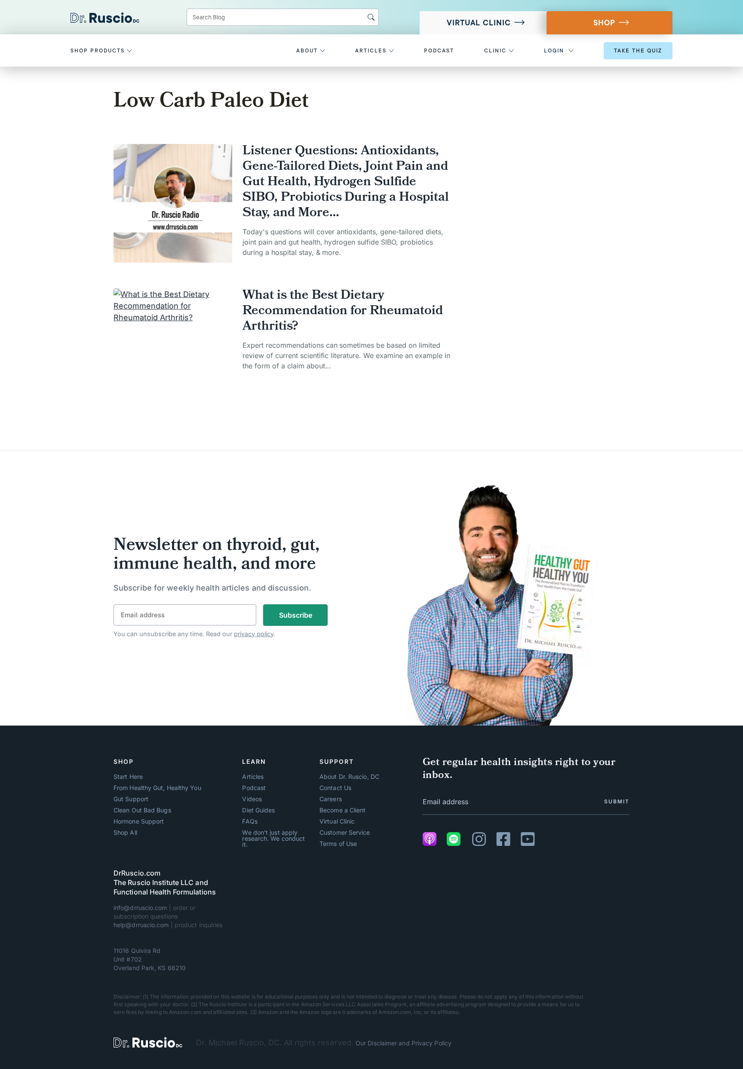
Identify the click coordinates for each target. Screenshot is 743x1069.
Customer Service (344, 833)
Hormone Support (139, 821)
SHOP (604, 22)
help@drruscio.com (141, 924)
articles (372, 51)
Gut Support (131, 799)
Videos (252, 799)
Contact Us (335, 788)
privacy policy (253, 633)
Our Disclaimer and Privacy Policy (403, 1043)
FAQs (249, 821)
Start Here (128, 777)
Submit (616, 801)
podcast (439, 51)
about (308, 51)
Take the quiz (638, 51)
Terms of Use (338, 844)
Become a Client (342, 810)
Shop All (125, 833)
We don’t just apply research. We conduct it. (273, 839)
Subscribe (295, 615)
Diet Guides (258, 810)
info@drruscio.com (140, 907)
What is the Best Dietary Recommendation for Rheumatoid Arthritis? (343, 311)
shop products (99, 51)
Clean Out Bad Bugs (142, 810)
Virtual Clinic (479, 22)
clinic (496, 51)
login (554, 51)
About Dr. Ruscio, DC (349, 777)
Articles (253, 777)
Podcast (254, 788)
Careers (330, 799)
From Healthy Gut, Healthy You (157, 788)
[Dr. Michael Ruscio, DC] (148, 1042)
